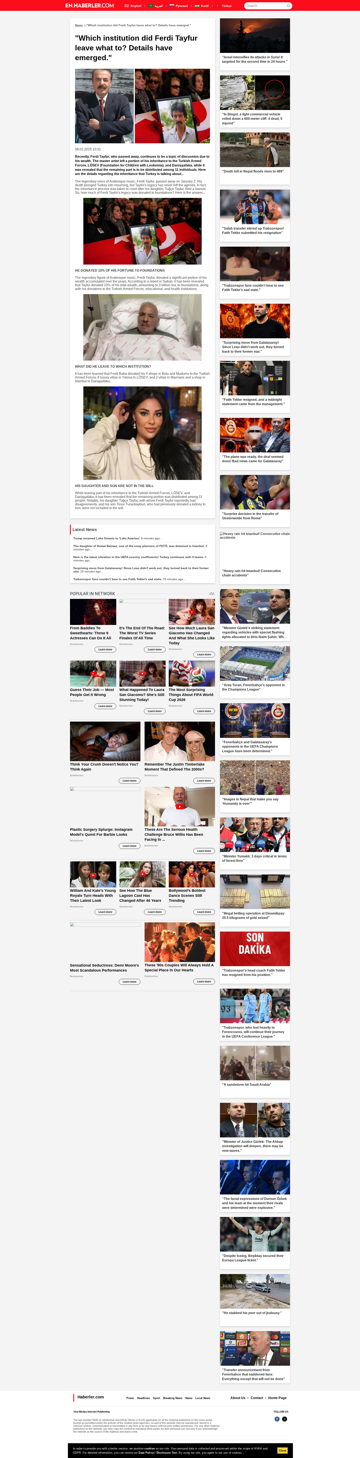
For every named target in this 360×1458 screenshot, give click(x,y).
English (135, 5)
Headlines (143, 1398)
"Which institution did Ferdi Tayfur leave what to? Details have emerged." (133, 25)
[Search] (288, 5)
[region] (180, 1450)
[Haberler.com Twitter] (284, 1421)
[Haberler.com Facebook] (277, 1421)
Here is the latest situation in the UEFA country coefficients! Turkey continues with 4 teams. (139, 558)
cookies (149, 1448)
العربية (158, 5)
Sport (156, 1398)
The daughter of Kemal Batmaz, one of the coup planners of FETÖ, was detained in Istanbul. (140, 547)
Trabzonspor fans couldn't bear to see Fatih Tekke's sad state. (129, 579)
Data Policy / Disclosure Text (158, 1452)
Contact (257, 1398)
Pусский (181, 5)
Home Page (277, 1398)
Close (282, 1450)
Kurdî (204, 5)
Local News (202, 1398)
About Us (237, 1398)
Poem (130, 1398)
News (188, 1398)
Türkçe (226, 5)
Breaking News (172, 1398)
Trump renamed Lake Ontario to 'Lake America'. (117, 538)
